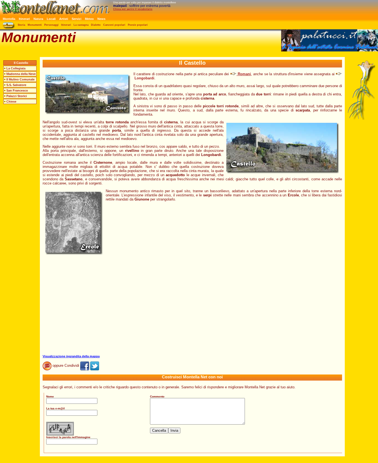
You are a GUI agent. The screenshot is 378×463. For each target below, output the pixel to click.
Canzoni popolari (114, 25)
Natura (38, 18)
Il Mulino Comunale (20, 79)
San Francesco (17, 90)
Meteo (89, 18)
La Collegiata (15, 68)
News (101, 18)
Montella (9, 18)
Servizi (76, 18)
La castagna (81, 25)
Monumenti (35, 25)
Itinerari (24, 18)
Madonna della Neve (21, 74)
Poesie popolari (138, 25)
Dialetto (96, 25)
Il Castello (21, 62)
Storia (21, 25)
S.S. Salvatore (16, 85)
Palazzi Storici (16, 96)
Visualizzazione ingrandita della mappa (71, 356)
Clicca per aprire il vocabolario (132, 9)
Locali (51, 18)
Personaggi (51, 25)
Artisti (63, 18)
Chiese (11, 101)
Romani (244, 74)
